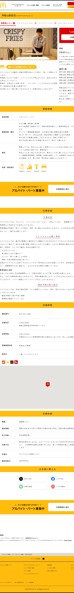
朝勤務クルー (7, 23)
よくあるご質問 (51, 568)
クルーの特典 (46, 5)
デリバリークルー (46, 23)
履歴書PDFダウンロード (31, 538)
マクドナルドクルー (25, 23)
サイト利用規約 (30, 582)
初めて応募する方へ (52, 571)
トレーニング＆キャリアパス (57, 5)
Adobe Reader (68, 540)
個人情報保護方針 (19, 582)
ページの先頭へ (36, 559)
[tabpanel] (28, 44)
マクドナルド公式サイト (6, 582)
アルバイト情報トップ (6, 565)
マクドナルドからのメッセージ (18, 5)
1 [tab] (29, 62)
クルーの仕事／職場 (33, 5)
